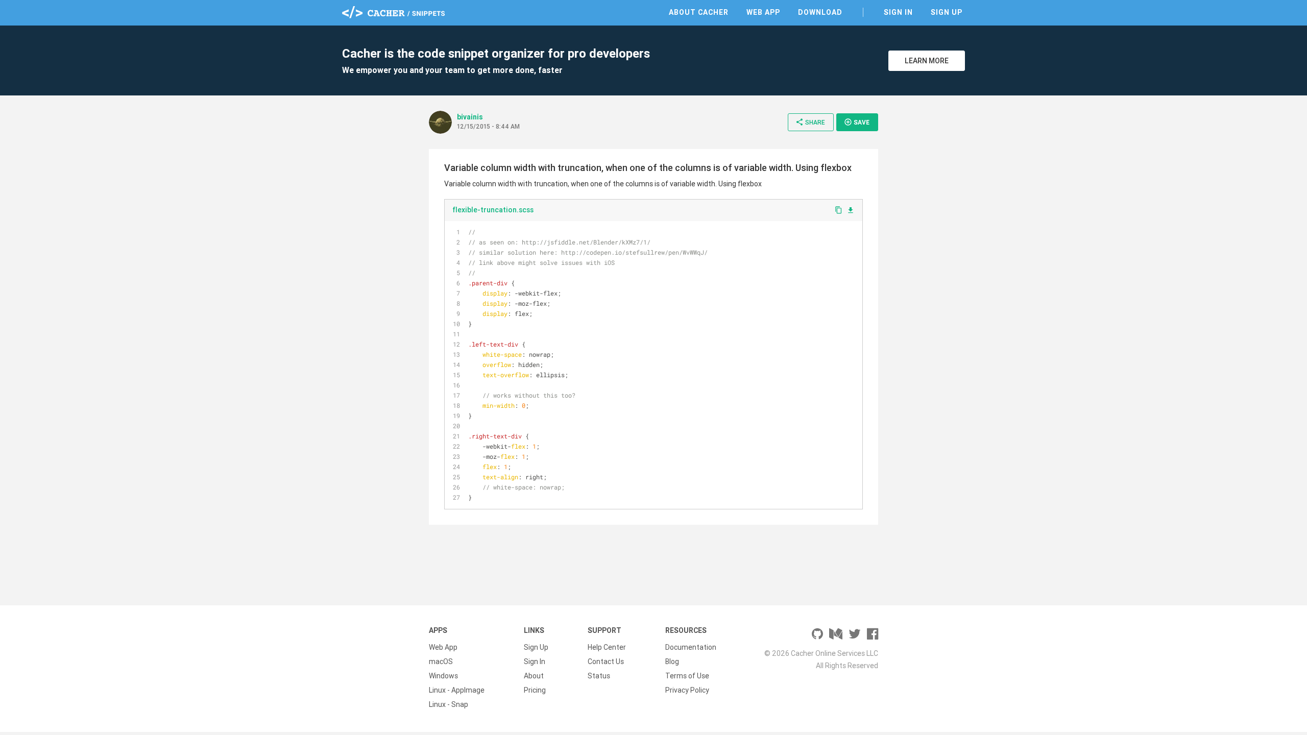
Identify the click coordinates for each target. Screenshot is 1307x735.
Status (599, 675)
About (534, 675)
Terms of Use (687, 675)
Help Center (607, 647)
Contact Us (606, 661)
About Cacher (699, 12)
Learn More (927, 60)
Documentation (690, 647)
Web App (763, 12)
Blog (672, 661)
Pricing (535, 690)
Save (856, 122)
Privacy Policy (687, 690)
